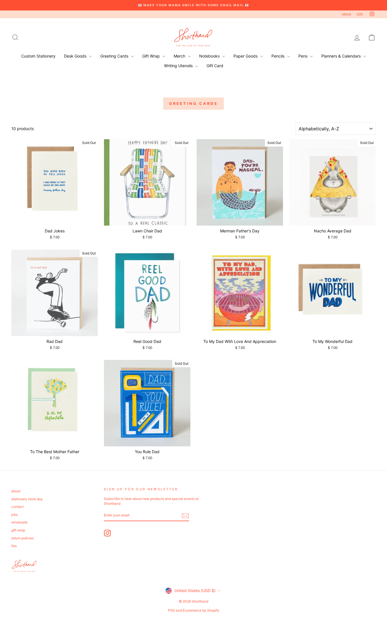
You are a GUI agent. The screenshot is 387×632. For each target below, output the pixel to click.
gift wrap (18, 530)
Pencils (278, 56)
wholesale (19, 522)
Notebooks (210, 56)
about (346, 14)
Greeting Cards (114, 56)
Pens (303, 56)
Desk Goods (76, 56)
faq (13, 546)
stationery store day (27, 499)
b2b (360, 14)
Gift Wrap (151, 56)
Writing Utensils (179, 65)
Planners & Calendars (341, 56)
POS (171, 610)
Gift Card (215, 65)
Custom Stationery (38, 56)
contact (17, 506)
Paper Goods (246, 56)
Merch (180, 56)
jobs (14, 514)
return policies (22, 538)
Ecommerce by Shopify (201, 610)
